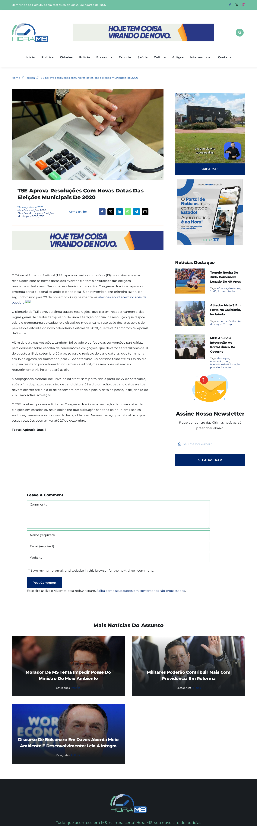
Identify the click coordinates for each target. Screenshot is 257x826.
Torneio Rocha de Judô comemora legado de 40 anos (225, 277)
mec (226, 361)
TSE (42, 216)
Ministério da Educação (225, 364)
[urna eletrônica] (87, 90)
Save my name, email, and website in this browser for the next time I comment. (92, 570)
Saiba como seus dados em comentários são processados (141, 591)
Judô (213, 291)
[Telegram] (136, 211)
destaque (234, 288)
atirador (222, 321)
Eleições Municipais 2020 (35, 215)
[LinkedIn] (119, 211)
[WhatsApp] (128, 211)
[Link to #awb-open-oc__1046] (240, 33)
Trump (227, 324)
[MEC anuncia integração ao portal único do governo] (190, 336)
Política (76, 687)
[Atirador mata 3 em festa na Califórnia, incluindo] (190, 304)
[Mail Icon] (128, 795)
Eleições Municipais (30, 213)
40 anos (222, 288)
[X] (110, 211)
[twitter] (236, 4)
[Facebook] (102, 211)
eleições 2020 (37, 210)
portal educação (220, 367)
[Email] (145, 211)
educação (216, 361)
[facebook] (229, 4)
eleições (22, 210)
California (234, 321)
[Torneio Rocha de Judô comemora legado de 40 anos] (190, 271)
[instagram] (243, 4)
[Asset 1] (30, 24)
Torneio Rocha (227, 291)
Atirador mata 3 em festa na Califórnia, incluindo (225, 310)
